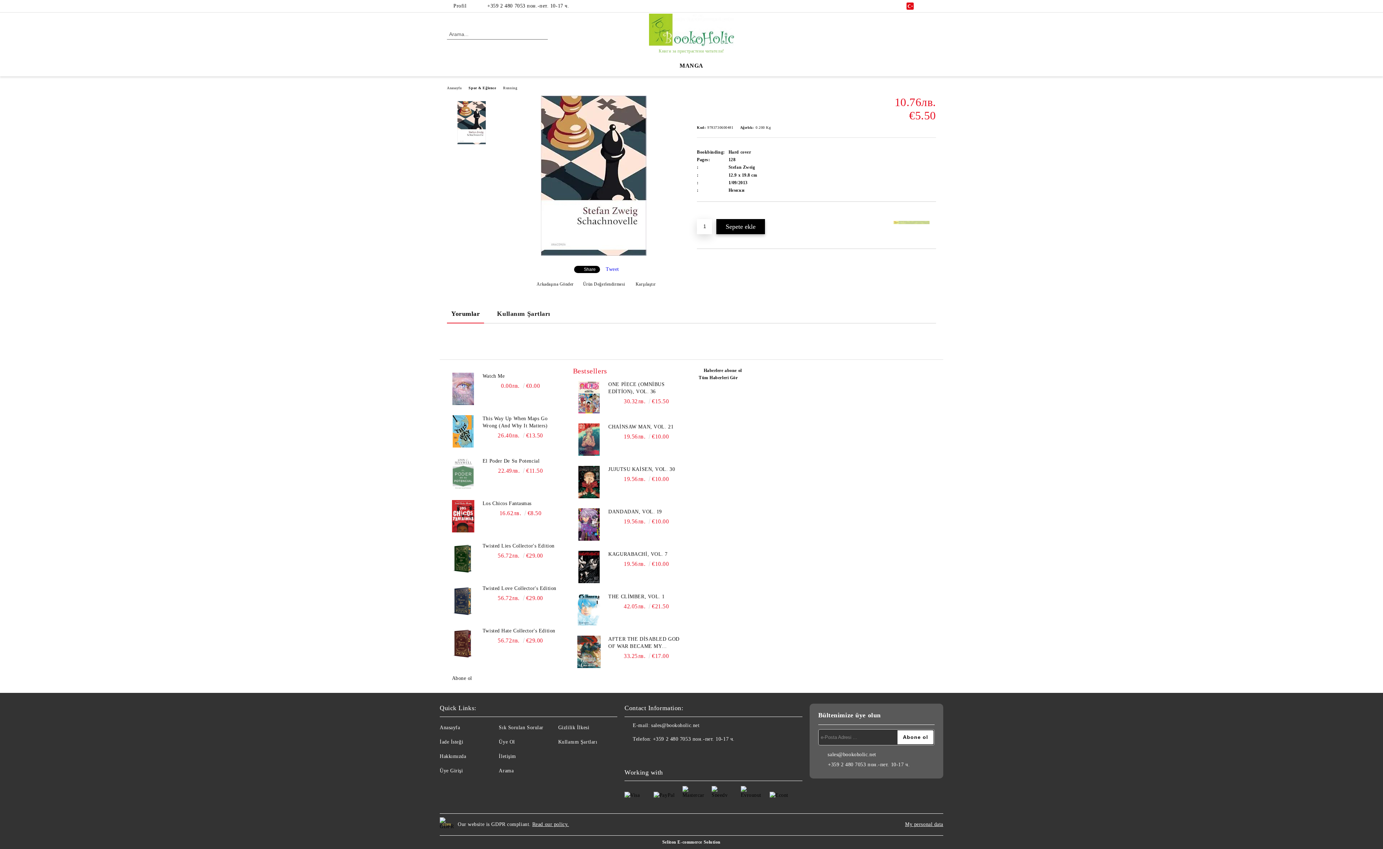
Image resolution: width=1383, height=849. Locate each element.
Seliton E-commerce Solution (691, 842)
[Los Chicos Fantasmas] (463, 516)
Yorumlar (465, 313)
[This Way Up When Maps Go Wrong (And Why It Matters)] (463, 431)
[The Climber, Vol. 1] (589, 609)
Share (590, 269)
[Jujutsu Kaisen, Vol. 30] (589, 482)
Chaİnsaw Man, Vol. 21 (640, 427)
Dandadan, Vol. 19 (635, 511)
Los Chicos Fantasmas (507, 503)
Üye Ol (507, 742)
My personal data (924, 824)
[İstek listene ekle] (711, 214)
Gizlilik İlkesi (573, 727)
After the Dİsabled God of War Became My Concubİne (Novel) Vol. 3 (645, 643)
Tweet (612, 269)
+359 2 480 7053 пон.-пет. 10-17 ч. (528, 6)
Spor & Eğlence (482, 88)
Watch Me (494, 376)
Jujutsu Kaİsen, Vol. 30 (641, 469)
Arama (506, 770)
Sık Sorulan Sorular (521, 727)
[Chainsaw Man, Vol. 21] (589, 439)
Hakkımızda (453, 756)
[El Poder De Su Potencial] (463, 474)
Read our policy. (550, 824)
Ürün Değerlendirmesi (604, 284)
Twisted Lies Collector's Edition (519, 546)
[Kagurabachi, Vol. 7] (589, 567)
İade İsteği (451, 742)
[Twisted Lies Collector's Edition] (463, 558)
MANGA (691, 66)
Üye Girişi (451, 770)
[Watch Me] (463, 389)
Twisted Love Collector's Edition (519, 588)
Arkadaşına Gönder (555, 284)
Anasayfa (454, 88)
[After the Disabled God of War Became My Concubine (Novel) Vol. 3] (589, 652)
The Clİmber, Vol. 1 (636, 596)
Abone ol (462, 678)
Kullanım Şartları (523, 313)
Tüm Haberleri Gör (718, 377)
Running (510, 88)
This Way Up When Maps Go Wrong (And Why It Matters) (515, 422)
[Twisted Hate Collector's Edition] (463, 643)
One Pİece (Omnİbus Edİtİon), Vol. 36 (636, 388)
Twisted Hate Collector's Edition (519, 631)
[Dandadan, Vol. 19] (589, 524)
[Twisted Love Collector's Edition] (463, 601)
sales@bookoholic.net (675, 725)
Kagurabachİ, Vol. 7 (638, 554)
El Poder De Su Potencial (511, 461)
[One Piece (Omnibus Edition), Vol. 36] (589, 397)
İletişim (507, 756)
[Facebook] (932, 6)
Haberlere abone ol (723, 370)
